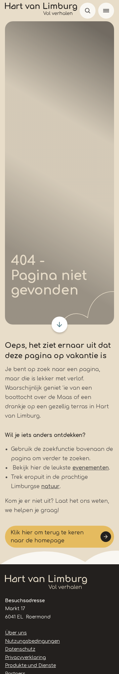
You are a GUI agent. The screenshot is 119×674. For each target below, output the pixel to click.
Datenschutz (20, 649)
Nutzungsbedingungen (32, 641)
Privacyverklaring (25, 657)
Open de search (88, 11)
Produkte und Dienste (30, 665)
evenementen (90, 468)
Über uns (16, 632)
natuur (50, 486)
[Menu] (106, 11)
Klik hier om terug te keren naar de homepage (47, 537)
